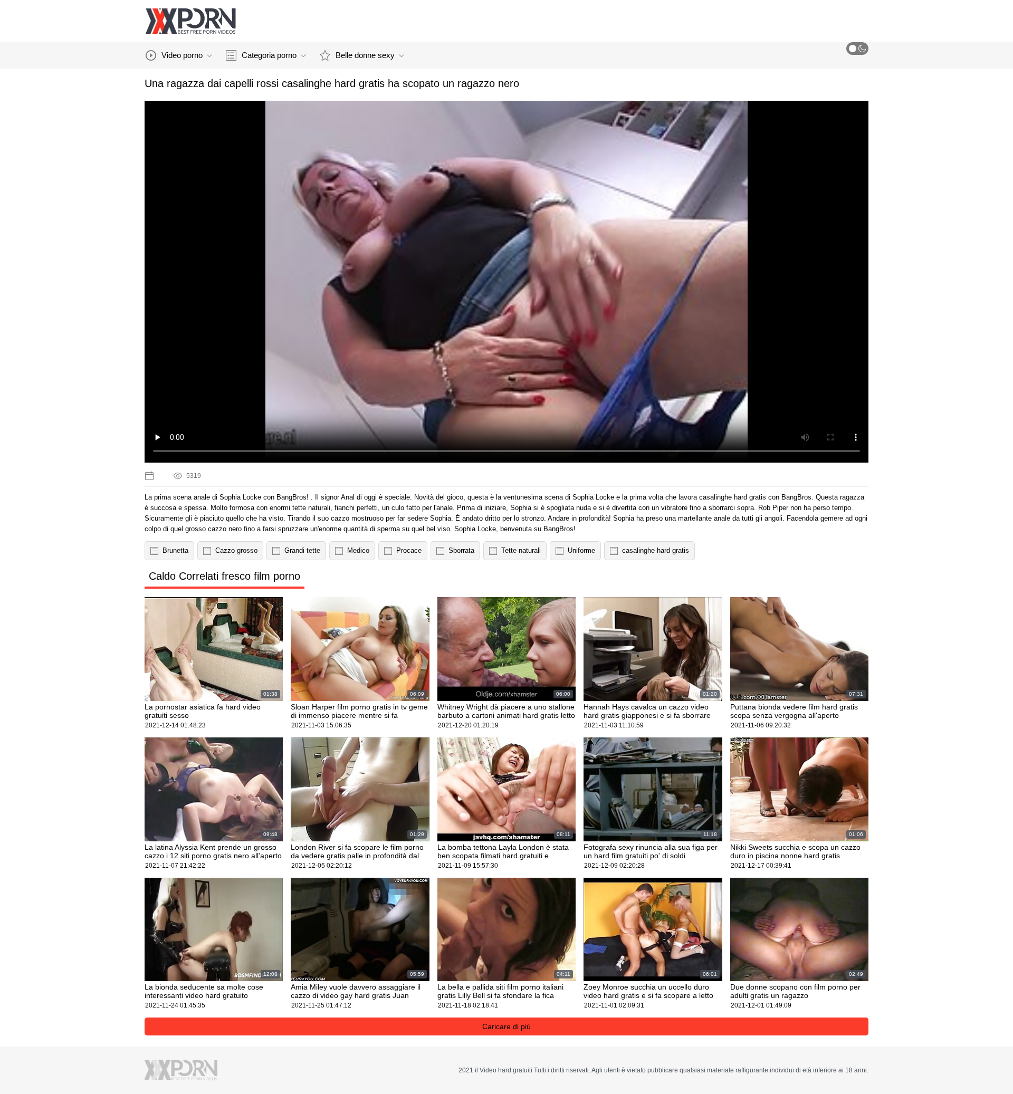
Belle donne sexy (365, 55)
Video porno (182, 55)
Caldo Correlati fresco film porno (224, 576)
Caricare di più (506, 1026)
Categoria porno (269, 55)
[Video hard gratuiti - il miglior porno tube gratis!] (190, 21)
